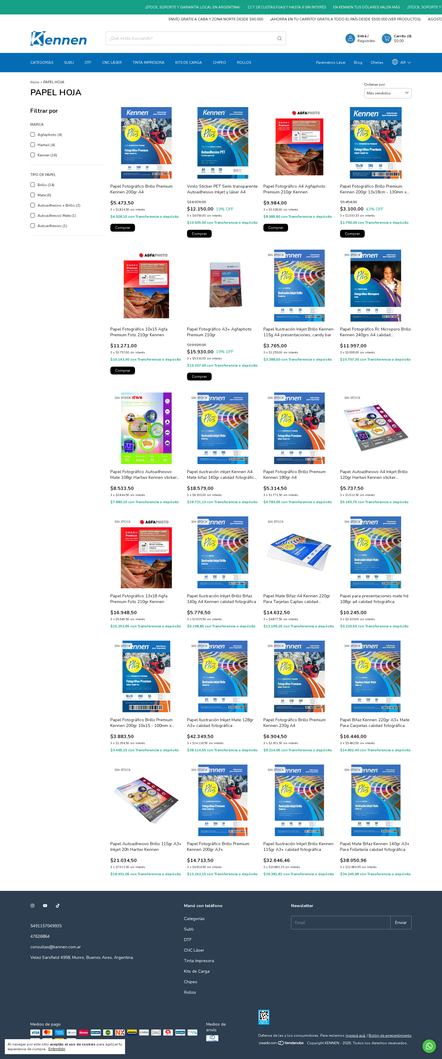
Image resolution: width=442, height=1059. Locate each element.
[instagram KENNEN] (32, 906)
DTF (88, 62)
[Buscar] (280, 38)
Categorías (41, 62)
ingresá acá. (355, 1035)
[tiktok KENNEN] (58, 906)
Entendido (56, 1049)
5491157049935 (46, 926)
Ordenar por (374, 84)
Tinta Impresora (148, 62)
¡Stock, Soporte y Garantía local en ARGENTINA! (168, 7)
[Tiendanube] (281, 1044)
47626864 (40, 936)
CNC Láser (112, 62)
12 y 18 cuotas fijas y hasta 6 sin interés (262, 7)
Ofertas (377, 62)
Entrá (362, 36)
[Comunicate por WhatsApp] (429, 1046)
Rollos (244, 62)
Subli (69, 62)
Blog (358, 62)
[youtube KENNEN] (45, 906)
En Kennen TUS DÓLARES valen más (342, 7)
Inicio (34, 82)
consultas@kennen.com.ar (55, 947)
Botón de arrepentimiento (390, 1035)
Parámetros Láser (330, 62)
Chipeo (219, 62)
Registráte (366, 40)
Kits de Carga (188, 62)
